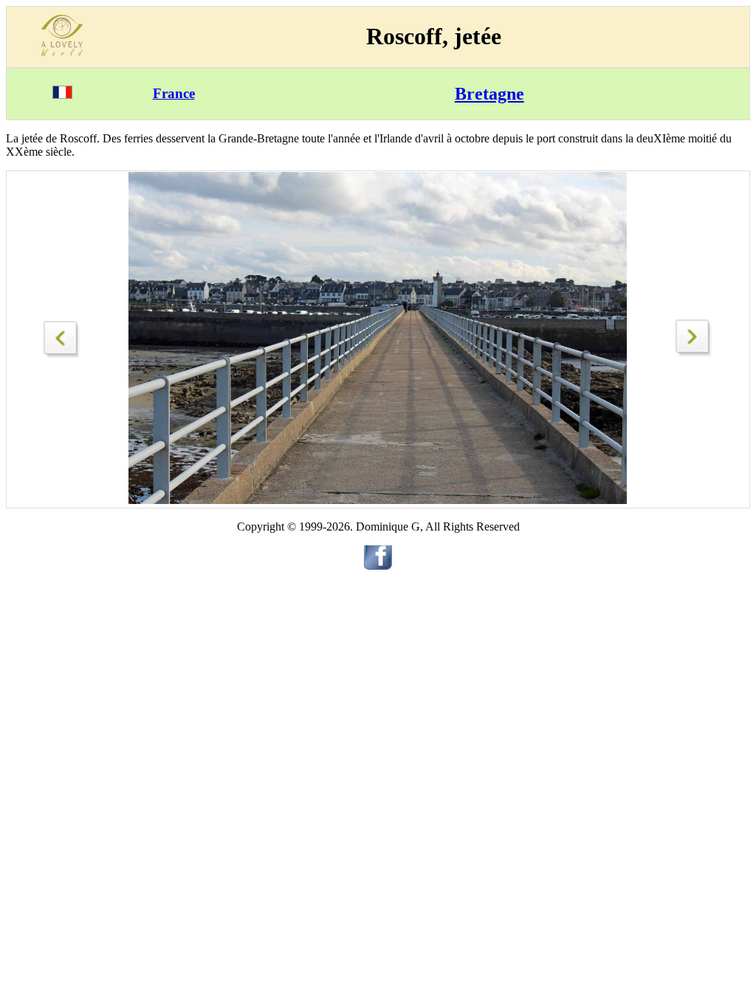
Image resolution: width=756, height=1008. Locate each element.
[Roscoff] (694, 352)
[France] (62, 95)
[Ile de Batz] (62, 335)
